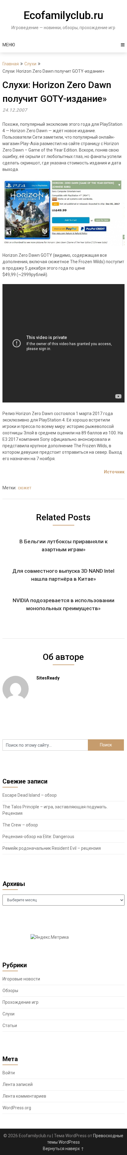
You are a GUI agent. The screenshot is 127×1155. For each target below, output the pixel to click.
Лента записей (17, 1084)
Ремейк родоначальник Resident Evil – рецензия (51, 848)
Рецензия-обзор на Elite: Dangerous (38, 836)
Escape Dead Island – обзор (29, 795)
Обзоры (10, 990)
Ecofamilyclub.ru (63, 15)
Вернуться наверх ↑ (63, 1148)
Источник (114, 471)
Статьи (9, 1025)
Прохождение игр (20, 1002)
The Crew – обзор (20, 824)
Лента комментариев (24, 1096)
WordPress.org (16, 1107)
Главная (10, 63)
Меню (8, 44)
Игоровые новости (21, 978)
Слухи (30, 63)
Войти (8, 1072)
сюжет (24, 487)
